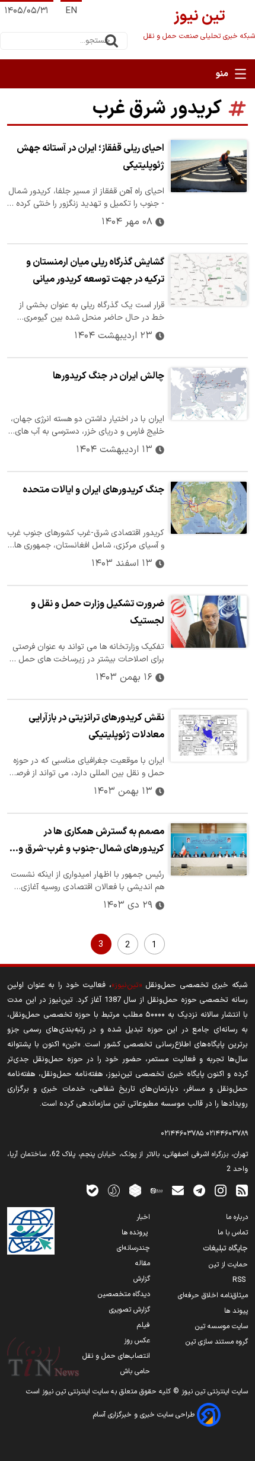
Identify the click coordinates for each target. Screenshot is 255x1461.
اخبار (143, 1217)
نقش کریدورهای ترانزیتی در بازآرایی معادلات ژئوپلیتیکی (96, 726)
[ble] (92, 1190)
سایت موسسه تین (221, 1326)
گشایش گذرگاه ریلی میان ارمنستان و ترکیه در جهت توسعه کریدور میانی (95, 271)
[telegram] (199, 1190)
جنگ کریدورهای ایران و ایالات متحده (93, 490)
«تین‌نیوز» (126, 985)
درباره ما (237, 1217)
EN (71, 11)
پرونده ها (136, 1232)
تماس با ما (233, 1232)
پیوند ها (236, 1311)
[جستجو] (111, 40)
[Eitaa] (156, 1190)
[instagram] (221, 1190)
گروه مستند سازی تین (217, 1341)
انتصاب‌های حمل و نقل (116, 1356)
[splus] (114, 1190)
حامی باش (135, 1371)
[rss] (242, 1190)
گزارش (141, 1279)
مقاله (142, 1263)
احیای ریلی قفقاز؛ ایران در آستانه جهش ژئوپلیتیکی (90, 157)
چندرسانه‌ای (133, 1248)
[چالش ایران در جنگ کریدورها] (208, 394)
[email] (178, 1190)
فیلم (143, 1325)
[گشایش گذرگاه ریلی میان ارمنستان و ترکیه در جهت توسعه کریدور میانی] (208, 280)
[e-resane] (31, 1231)
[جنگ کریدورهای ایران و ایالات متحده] (208, 508)
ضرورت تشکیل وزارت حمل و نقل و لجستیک (97, 612)
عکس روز (137, 1340)
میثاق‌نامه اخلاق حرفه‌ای (213, 1295)
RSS (240, 1280)
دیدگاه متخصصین (124, 1294)
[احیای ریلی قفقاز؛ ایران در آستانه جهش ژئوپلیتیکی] (208, 166)
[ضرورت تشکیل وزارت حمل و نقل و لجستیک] (208, 622)
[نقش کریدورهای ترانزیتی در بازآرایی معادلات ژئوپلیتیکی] (208, 735)
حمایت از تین (228, 1264)
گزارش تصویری (129, 1309)
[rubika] (135, 1190)
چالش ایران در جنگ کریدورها (108, 376)
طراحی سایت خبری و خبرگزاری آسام (145, 1414)
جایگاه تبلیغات (225, 1249)
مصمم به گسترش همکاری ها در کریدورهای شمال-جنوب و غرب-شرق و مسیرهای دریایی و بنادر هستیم (91, 842)
